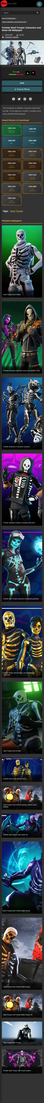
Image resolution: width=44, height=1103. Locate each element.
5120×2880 (32, 186)
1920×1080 (32, 141)
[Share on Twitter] (19, 99)
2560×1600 (12, 163)
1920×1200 (12, 151)
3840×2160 (32, 175)
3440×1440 (12, 175)
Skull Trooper (16, 211)
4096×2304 (12, 186)
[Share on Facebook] (13, 99)
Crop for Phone (23, 89)
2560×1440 (32, 151)
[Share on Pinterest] (25, 99)
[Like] (28, 73)
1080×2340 (12, 128)
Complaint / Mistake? (12, 37)
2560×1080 (32, 163)
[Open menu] (39, 4)
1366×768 (32, 129)
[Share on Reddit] (30, 99)
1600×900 (11, 141)
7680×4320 (12, 198)
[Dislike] (33, 73)
